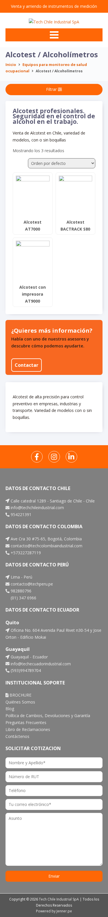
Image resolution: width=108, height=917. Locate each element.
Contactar (26, 365)
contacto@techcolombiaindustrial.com (46, 545)
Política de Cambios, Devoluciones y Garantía (47, 715)
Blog (9, 708)
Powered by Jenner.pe (54, 911)
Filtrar (52, 89)
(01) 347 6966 (23, 598)
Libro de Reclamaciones (27, 729)
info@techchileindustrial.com (37, 507)
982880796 (20, 591)
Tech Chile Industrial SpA (59, 899)
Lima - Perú (21, 577)
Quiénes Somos (20, 702)
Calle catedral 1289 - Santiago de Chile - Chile (52, 501)
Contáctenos (17, 736)
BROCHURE (19, 695)
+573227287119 (25, 552)
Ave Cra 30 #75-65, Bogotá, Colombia (46, 539)
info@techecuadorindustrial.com (40, 663)
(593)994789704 (25, 670)
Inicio (10, 64)
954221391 (20, 514)
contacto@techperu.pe (31, 584)
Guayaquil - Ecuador (29, 657)
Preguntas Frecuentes (25, 722)
